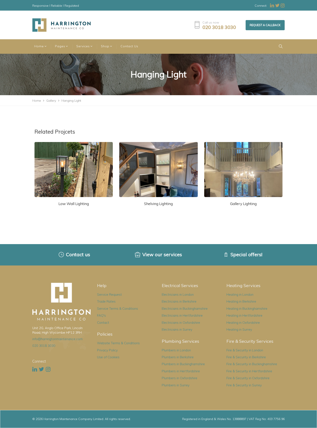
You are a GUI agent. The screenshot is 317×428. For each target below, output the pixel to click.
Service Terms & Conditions (117, 308)
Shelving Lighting (158, 203)
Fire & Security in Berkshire (246, 357)
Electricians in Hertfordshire (182, 315)
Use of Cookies (108, 357)
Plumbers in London (176, 350)
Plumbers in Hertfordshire (181, 371)
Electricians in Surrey (177, 329)
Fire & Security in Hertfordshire (249, 371)
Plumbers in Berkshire (178, 357)
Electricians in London (178, 294)
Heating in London (239, 294)
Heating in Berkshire (241, 301)
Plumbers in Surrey (176, 385)
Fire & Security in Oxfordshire (248, 378)
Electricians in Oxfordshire (181, 323)
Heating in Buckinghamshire (246, 308)
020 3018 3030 (219, 27)
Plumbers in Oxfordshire (179, 378)
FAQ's (101, 315)
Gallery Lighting (243, 203)
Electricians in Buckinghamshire (185, 308)
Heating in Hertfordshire (244, 315)
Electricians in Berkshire (179, 301)
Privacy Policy (107, 350)
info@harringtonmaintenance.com (57, 339)
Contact (103, 323)
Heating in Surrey (239, 329)
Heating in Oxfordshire (243, 323)
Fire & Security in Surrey (244, 385)
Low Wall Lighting (73, 203)
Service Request (109, 294)
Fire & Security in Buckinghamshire (251, 364)
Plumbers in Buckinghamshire (183, 364)
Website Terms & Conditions (118, 343)
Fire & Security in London (244, 350)
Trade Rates (106, 301)
